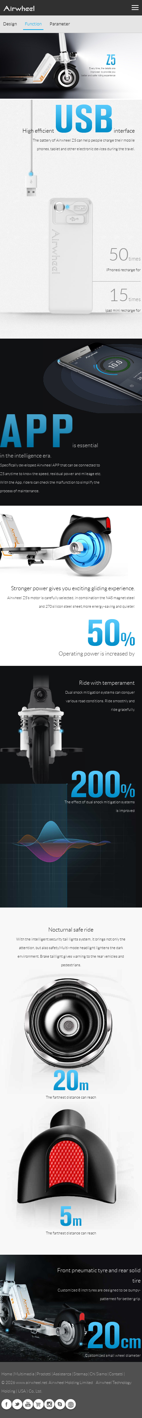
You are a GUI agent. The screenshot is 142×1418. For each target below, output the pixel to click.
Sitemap (80, 1374)
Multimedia (24, 1374)
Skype (60, 1404)
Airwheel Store (38, 1404)
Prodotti (44, 1374)
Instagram (49, 1404)
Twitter (17, 1404)
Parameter (60, 24)
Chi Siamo (98, 1374)
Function (33, 24)
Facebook (6, 1404)
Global (70, 1404)
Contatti (116, 1374)
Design (10, 24)
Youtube (28, 1404)
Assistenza (62, 1374)
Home (6, 1374)
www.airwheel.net (31, 1382)
